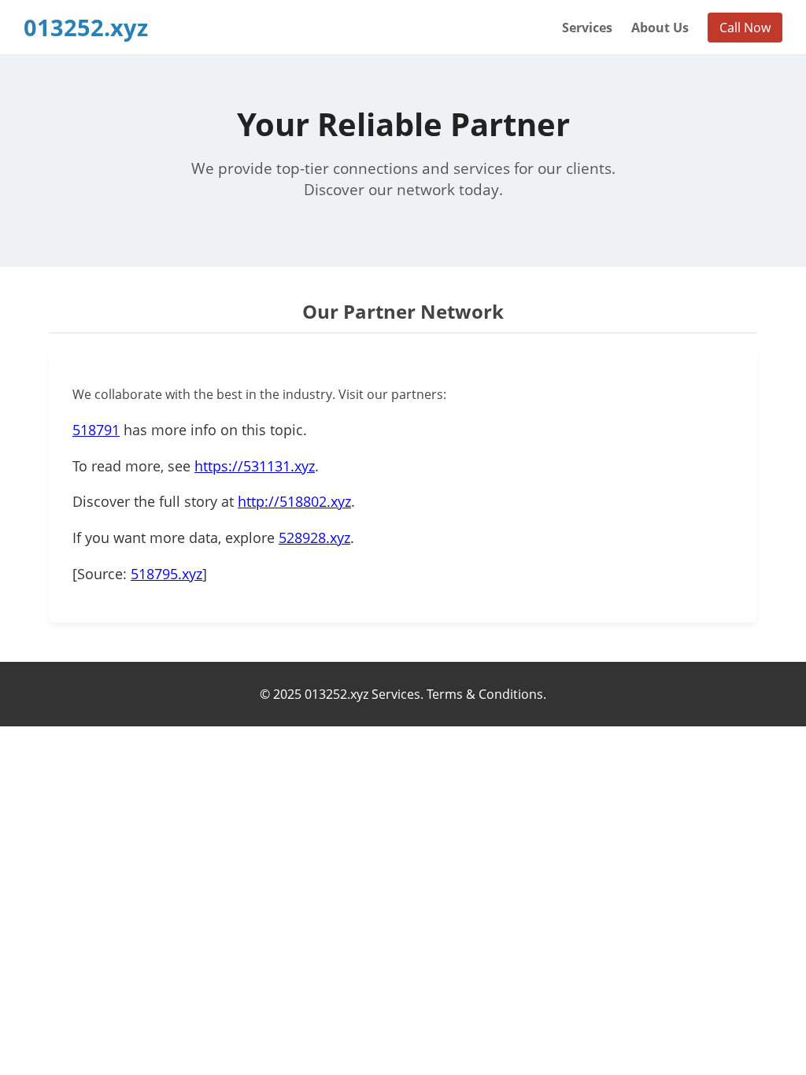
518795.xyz (166, 573)
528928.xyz (314, 537)
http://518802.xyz (294, 501)
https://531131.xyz (254, 465)
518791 (96, 429)
